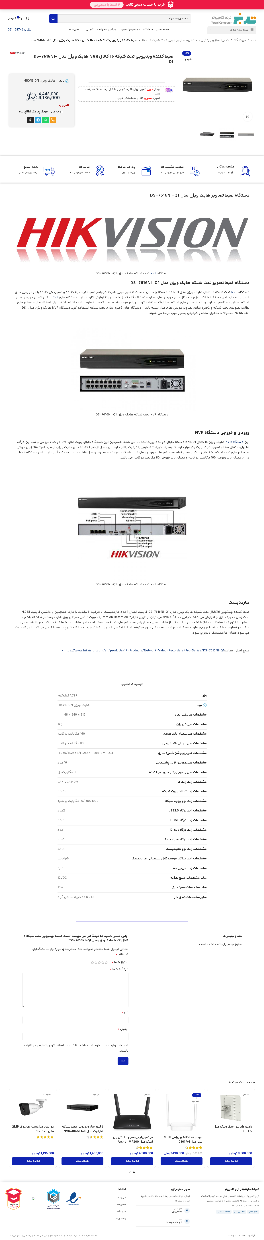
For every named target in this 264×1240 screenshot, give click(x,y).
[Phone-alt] (53, 120)
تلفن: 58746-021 (19, 29)
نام (125, 1012)
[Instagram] (30, 120)
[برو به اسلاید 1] (134, 1172)
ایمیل (123, 1029)
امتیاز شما (120, 962)
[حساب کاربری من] (27, 18)
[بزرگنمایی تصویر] (247, 116)
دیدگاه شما (119, 969)
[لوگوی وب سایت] (233, 18)
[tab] (132, 682)
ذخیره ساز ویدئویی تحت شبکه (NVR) (168, 40)
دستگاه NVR (234, 442)
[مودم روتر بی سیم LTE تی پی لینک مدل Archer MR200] (132, 1113)
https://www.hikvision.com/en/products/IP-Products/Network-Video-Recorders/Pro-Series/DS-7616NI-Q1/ (143, 650)
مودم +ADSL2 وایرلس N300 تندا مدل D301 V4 (182, 1139)
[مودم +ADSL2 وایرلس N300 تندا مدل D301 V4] (181, 1113)
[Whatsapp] (45, 120)
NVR (153, 273)
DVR (55, 297)
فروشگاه (240, 40)
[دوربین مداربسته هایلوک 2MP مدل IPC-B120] (33, 1107)
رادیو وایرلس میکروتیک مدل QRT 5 (233, 1129)
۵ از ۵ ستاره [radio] (92, 962)
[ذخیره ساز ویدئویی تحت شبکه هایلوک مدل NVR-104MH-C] (82, 1107)
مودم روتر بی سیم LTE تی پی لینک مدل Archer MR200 (133, 1139)
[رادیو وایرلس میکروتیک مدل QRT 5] (231, 1107)
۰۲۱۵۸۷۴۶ (177, 1212)
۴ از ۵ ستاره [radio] (96, 962)
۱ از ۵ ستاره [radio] (106, 962)
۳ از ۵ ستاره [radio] (99, 962)
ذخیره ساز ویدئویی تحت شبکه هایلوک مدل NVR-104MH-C (82, 1129)
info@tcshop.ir (175, 1222)
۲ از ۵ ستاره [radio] (103, 962)
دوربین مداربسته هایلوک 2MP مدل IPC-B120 (33, 1129)
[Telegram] (38, 120)
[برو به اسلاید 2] (130, 1172)
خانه (253, 40)
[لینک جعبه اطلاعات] (126, 93)
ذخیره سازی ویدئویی (214, 40)
